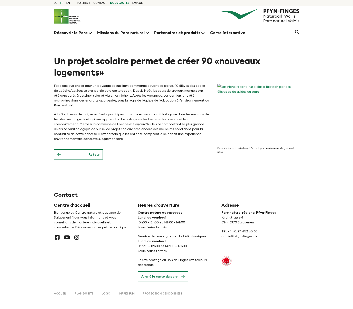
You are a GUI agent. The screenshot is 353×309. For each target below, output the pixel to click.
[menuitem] (83, 2)
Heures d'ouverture (158, 205)
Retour (93, 154)
